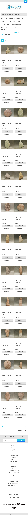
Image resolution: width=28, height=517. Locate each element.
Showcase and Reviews (14, 472)
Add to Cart (7, 68)
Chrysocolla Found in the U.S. (14, 485)
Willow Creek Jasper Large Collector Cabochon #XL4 (6, 125)
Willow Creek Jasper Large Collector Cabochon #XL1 (6, 62)
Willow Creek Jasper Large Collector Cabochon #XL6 (6, 282)
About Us (14, 468)
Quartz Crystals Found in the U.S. (14, 488)
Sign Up (19, 1)
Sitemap (12, 514)
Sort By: (10, 40)
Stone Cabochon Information (14, 474)
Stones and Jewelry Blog (14, 476)
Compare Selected (21, 430)
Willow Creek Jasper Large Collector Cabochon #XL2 (6, 314)
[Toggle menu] (2, 2)
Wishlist (14, 457)
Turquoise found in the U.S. (14, 483)
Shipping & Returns (14, 461)
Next (24, 426)
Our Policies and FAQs (14, 470)
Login (15, 1)
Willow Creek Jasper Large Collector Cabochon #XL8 (6, 219)
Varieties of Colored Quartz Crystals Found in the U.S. (14, 487)
